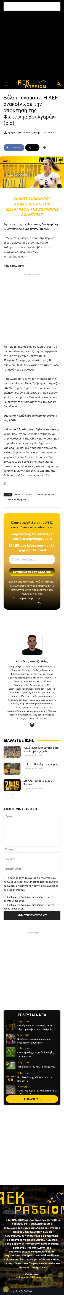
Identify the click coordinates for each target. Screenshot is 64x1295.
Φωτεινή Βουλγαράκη (15, 499)
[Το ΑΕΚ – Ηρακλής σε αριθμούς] (12, 768)
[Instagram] (32, 725)
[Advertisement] (32, 6)
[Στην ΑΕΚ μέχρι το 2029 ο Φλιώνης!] (12, 785)
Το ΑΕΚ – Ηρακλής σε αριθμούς (41, 764)
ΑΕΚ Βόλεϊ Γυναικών (23, 494)
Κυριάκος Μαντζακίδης (27, 132)
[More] (44, 147)
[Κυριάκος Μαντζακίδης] (6, 132)
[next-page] (11, 796)
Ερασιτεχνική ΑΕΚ (45, 494)
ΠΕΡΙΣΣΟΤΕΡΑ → (32, 1098)
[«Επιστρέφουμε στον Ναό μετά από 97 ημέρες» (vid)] (12, 752)
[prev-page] (6, 796)
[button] (6, 84)
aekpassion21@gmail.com (32, 1277)
